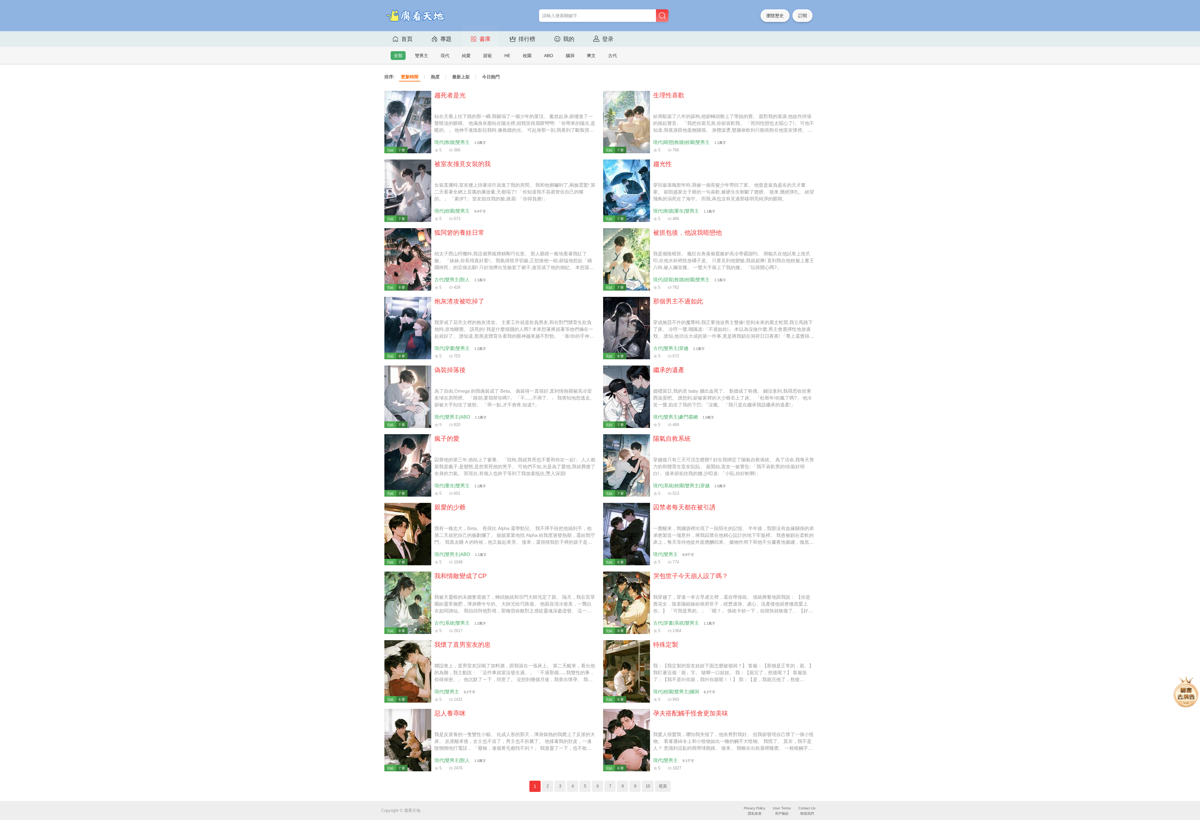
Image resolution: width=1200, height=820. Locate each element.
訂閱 (802, 15)
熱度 (435, 76)
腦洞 (570, 55)
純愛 (466, 55)
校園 (527, 55)
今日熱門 (491, 76)
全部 (398, 55)
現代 (445, 55)
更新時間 (409, 76)
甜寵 (487, 55)
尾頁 (663, 786)
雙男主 (421, 55)
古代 (612, 55)
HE (507, 55)
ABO (548, 55)
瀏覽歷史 (775, 15)
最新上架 (461, 76)
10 (648, 786)
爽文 (591, 55)
